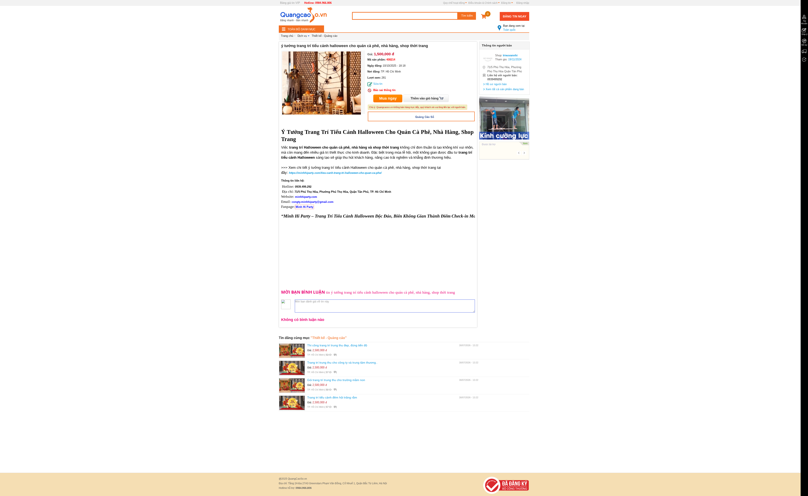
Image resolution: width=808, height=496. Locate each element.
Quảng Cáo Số (424, 117)
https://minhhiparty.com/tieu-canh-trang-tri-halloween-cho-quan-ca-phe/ (335, 172)
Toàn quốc (514, 27)
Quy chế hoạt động (454, 2)
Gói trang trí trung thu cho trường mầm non (336, 380)
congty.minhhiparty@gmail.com (313, 201)
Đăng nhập (522, 2)
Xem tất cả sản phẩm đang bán (505, 89)
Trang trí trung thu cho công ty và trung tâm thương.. (342, 362)
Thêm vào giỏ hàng (425, 98)
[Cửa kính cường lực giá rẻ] (504, 117)
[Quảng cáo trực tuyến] (304, 16)
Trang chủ (287, 35)
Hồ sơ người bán (496, 84)
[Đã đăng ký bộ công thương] (506, 485)
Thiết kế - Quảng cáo (324, 35)
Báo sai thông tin (384, 90)
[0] (483, 17)
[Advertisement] (504, 224)
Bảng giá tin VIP (290, 2)
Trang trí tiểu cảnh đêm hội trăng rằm (332, 397)
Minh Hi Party (304, 206)
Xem (525, 143)
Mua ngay (388, 98)
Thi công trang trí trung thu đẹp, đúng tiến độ (337, 345)
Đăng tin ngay (514, 16)
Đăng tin (506, 2)
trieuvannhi (510, 55)
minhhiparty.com (306, 196)
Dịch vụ (302, 35)
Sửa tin (377, 83)
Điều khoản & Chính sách (483, 2)
